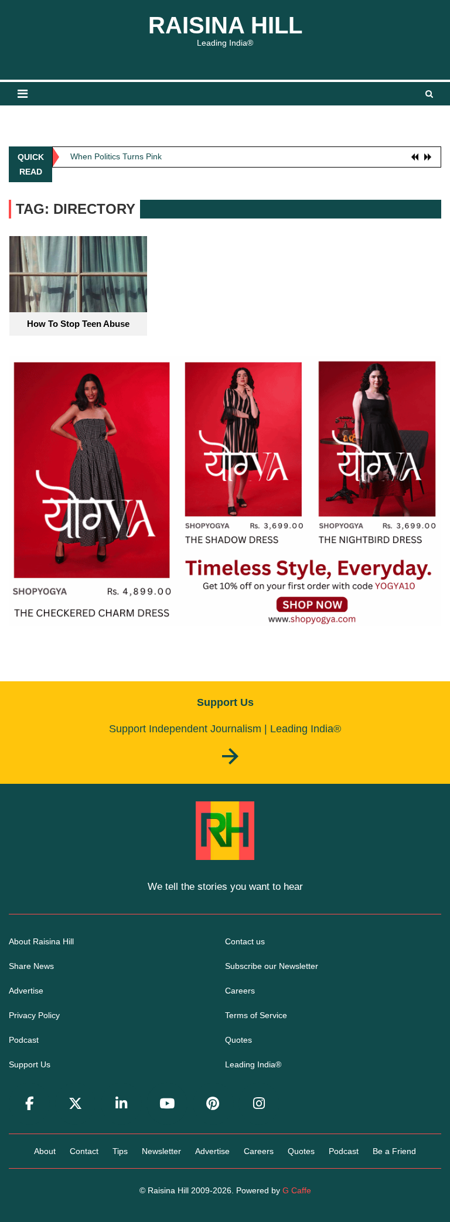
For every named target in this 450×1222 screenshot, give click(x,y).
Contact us (245, 941)
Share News (31, 966)
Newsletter (161, 1151)
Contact (84, 1151)
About (45, 1151)
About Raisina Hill (41, 941)
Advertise (26, 990)
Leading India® (253, 1064)
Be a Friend (394, 1151)
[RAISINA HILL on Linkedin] (121, 1104)
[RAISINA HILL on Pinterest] (213, 1104)
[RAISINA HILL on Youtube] (167, 1104)
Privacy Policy (34, 1015)
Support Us (29, 1064)
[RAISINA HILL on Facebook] (29, 1104)
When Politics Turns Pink (116, 153)
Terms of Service (256, 1015)
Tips (120, 1151)
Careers (240, 990)
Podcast (24, 1039)
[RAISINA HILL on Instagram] (258, 1104)
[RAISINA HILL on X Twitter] (75, 1104)
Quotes (238, 1039)
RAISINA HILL (225, 25)
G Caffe (296, 1190)
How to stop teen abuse (78, 324)
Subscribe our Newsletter (271, 966)
